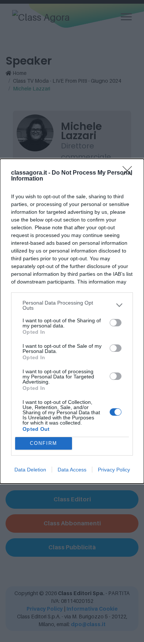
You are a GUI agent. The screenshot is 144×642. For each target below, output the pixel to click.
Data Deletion (30, 470)
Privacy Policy (114, 470)
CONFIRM (43, 443)
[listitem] (72, 305)
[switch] (115, 322)
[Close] (130, 173)
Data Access (72, 470)
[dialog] (72, 321)
